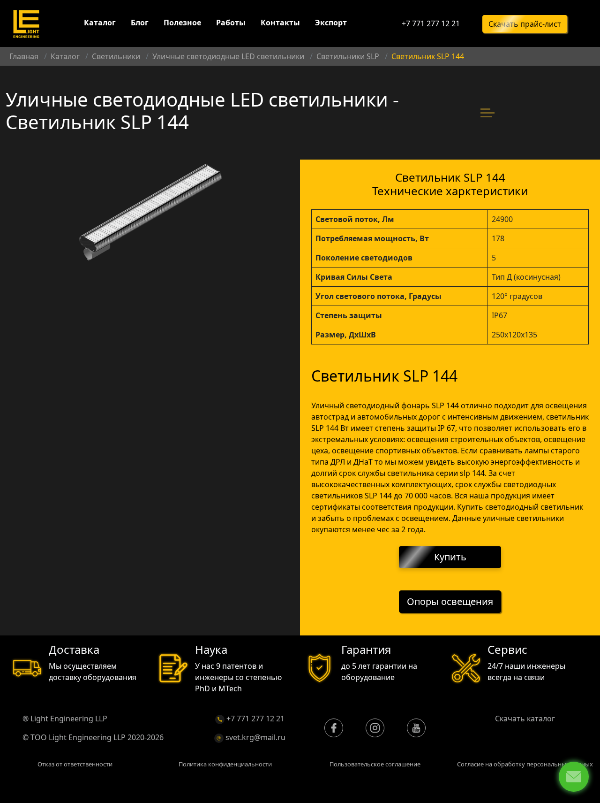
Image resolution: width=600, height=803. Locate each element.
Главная (23, 56)
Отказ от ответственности (75, 764)
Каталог (100, 22)
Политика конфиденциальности (225, 764)
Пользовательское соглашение (375, 764)
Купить (450, 557)
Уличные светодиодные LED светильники (228, 56)
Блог (140, 22)
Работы (231, 22)
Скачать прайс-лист (524, 24)
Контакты (280, 22)
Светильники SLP (347, 56)
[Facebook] (333, 728)
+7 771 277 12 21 (431, 23)
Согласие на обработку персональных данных (525, 764)
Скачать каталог (525, 718)
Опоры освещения (450, 601)
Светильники (116, 56)
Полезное (182, 22)
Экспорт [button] (331, 22)
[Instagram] (375, 728)
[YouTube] (416, 728)
